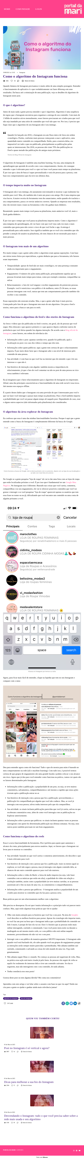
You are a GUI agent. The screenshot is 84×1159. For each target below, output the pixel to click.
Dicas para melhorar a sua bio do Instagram (29, 1082)
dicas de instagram (26, 998)
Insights (74, 915)
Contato (20, 1150)
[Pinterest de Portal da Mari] (76, 1150)
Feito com (42, 1157)
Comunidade (23, 9)
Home (7, 9)
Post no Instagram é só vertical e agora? (26, 1048)
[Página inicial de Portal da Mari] (73, 9)
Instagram (22, 72)
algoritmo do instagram (11, 998)
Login (38, 9)
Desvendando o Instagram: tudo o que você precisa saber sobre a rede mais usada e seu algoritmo (41, 1117)
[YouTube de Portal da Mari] (79, 1150)
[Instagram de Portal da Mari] (73, 1150)
